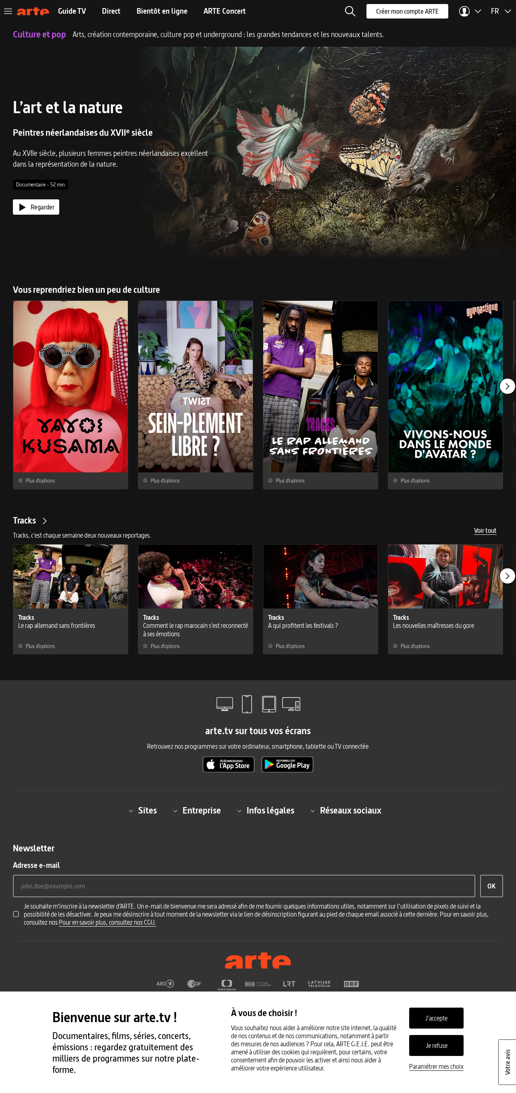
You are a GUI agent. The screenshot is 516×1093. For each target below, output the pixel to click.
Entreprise (202, 810)
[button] (350, 11)
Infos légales (270, 810)
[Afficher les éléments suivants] (507, 386)
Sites (147, 810)
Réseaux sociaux (350, 810)
